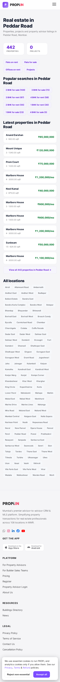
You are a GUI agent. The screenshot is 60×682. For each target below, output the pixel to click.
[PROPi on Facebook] (18, 531)
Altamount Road (22, 287)
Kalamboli (31, 363)
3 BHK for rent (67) (15, 97)
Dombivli (25, 340)
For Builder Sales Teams (15, 570)
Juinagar (18, 363)
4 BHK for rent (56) (39, 97)
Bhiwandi (37, 311)
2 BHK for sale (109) (15, 90)
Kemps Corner (37, 375)
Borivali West (27, 316)
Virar (43, 469)
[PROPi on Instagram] (8, 531)
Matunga (42, 404)
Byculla (8, 322)
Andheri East (10, 293)
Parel (7, 434)
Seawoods (28, 446)
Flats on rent (12, 62)
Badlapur (42, 293)
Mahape (38, 393)
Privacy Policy (10, 633)
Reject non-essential (18, 674)
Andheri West (27, 293)
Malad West (25, 399)
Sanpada (22, 440)
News (6, 615)
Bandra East (27, 299)
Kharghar (40, 381)
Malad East (10, 399)
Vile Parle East (11, 469)
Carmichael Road (24, 322)
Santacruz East (37, 440)
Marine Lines (27, 404)
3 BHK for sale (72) (41, 90)
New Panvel (20, 428)
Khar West (27, 381)
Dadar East (10, 334)
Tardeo (18, 451)
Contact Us (9, 644)
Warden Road (39, 475)
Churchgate (10, 328)
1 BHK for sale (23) (15, 112)
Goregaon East (43, 352)
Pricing (6, 576)
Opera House (36, 428)
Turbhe (20, 457)
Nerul (7, 428)
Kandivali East (24, 369)
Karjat (23, 375)
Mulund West (40, 410)
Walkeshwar (22, 475)
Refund (26, 667)
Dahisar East (40, 334)
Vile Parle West (29, 469)
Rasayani (9, 440)
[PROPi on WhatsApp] (4, 531)
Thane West (46, 451)
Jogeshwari (44, 357)
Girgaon (28, 352)
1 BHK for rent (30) (40, 105)
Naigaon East (30, 416)
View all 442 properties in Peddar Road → (30, 270)
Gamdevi (9, 346)
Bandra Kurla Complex (15, 305)
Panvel (50, 428)
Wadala (8, 475)
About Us (8, 592)
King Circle (10, 387)
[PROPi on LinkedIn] (13, 531)
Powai (33, 434)
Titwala (8, 457)
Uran (7, 463)
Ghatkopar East (37, 346)
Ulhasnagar (33, 457)
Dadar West (25, 334)
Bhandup (9, 311)
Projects (31, 69)
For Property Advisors (14, 565)
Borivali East (10, 316)
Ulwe (45, 457)
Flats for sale (30, 62)
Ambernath (38, 287)
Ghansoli (22, 346)
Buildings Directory (13, 610)
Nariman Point (11, 422)
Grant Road (29, 357)
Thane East (32, 451)
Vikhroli (36, 463)
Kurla (39, 387)
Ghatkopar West (12, 352)
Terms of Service (12, 638)
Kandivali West (42, 369)
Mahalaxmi (25, 393)
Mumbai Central (12, 416)
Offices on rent (13, 69)
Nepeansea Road (40, 422)
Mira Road (9, 410)
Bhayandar (23, 311)
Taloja (8, 451)
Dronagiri (38, 340)
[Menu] (54, 5)
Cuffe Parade (38, 328)
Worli (51, 475)
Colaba (24, 328)
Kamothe (9, 369)
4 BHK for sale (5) (38, 112)
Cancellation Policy (13, 649)
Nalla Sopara (46, 416)
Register (7, 581)
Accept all (41, 674)
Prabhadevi (46, 434)
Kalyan (43, 363)
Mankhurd (39, 399)
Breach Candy (44, 316)
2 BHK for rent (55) (15, 105)
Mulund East (24, 410)
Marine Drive (11, 404)
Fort (49, 340)
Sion (50, 446)
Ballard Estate (11, 299)
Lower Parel (10, 393)
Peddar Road (20, 434)
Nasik (25, 422)
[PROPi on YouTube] (23, 531)
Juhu (7, 363)
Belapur (49, 305)
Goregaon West (12, 357)
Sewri (40, 446)
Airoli (7, 287)
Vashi (26, 463)
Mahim (50, 393)
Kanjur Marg (10, 375)
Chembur (41, 322)
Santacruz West (12, 446)
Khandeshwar (11, 381)
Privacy (8, 667)
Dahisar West (11, 340)
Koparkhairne (26, 387)
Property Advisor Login (15, 586)
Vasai (16, 463)
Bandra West (36, 305)
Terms (17, 667)
